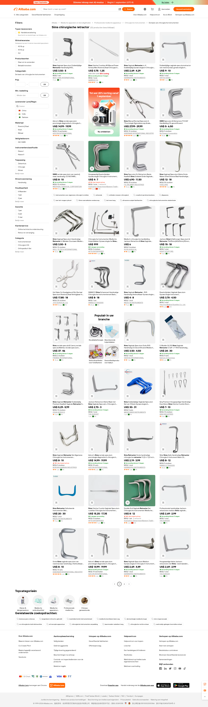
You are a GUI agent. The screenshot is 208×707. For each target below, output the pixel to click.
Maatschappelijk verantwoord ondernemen (30, 651)
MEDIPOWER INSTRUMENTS (135, 412)
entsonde (99, 195)
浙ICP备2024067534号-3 (165, 703)
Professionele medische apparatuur (107, 23)
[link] (205, 684)
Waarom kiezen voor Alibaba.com (31, 641)
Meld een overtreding (132, 666)
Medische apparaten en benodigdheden (76, 23)
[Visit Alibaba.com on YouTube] (179, 668)
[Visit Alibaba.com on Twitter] (170, 668)
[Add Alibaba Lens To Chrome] (57, 685)
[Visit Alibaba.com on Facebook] (160, 668)
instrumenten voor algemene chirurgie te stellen (72, 195)
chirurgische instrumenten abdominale (162, 200)
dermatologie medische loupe (137, 619)
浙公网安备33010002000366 (143, 703)
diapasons (165, 195)
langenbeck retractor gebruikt (52, 619)
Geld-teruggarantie (61, 646)
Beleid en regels (60, 666)
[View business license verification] (126, 703)
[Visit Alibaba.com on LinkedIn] (165, 668)
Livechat (127, 646)
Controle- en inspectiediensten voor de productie (68, 660)
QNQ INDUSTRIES (166, 414)
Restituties (128, 655)
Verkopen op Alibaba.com (168, 641)
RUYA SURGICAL (130, 249)
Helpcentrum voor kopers (133, 641)
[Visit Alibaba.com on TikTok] (184, 668)
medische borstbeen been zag (109, 619)
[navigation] (32, 303)
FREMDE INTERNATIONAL (62, 358)
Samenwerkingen (165, 659)
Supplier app (113, 685)
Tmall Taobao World (92, 696)
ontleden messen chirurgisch (119, 195)
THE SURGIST (93, 414)
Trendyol (129, 696)
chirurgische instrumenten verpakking (85, 624)
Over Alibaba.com (26, 636)
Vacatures (22, 657)
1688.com (79, 696)
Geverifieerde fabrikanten (98, 641)
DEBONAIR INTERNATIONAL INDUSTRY (139, 133)
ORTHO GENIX (165, 78)
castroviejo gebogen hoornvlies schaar (169, 624)
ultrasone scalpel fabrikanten (132, 200)
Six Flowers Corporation (168, 133)
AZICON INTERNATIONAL (62, 133)
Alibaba (54, 23)
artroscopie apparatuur (57, 624)
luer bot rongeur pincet (64, 200)
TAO (122, 696)
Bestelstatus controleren (168, 650)
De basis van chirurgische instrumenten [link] (164, 23)
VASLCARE (164, 185)
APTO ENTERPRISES (96, 251)
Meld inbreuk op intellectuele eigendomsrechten (135, 660)
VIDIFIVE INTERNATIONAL (134, 358)
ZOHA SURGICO (59, 412)
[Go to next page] (129, 584)
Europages (139, 696)
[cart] (153, 9)
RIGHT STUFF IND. (166, 251)
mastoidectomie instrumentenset (80, 619)
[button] (119, 9)
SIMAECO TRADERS (95, 303)
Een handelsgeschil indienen (134, 650)
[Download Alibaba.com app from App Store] (163, 685)
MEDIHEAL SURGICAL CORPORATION (67, 186)
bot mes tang (110, 200)
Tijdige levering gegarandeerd (65, 650)
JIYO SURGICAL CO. (60, 303)
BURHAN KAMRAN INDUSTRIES (65, 467)
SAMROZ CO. (93, 80)
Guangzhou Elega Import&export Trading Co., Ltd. (104, 186)
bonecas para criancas (27, 619)
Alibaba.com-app (147, 685)
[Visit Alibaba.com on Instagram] (175, 668)
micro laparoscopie (160, 619)
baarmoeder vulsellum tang (114, 624)
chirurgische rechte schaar (139, 624)
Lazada (104, 696)
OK (44, 84)
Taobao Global (114, 696)
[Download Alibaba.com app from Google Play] (181, 685)
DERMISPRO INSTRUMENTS (134, 78)
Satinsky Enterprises (167, 358)
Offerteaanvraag (95, 646)
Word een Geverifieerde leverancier (172, 655)
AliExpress (70, 696)
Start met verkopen (166, 646)
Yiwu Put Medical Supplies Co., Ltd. (172, 305)
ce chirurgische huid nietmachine (30, 624)
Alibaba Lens (24, 685)
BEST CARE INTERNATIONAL (64, 78)
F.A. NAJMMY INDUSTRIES (134, 185)
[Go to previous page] (114, 584)
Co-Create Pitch (25, 646)
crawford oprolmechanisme (145, 195)
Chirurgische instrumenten (135, 23)
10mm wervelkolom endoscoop (88, 200)
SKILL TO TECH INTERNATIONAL (65, 249)
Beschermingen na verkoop (64, 655)
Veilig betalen (59, 641)
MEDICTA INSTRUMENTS (133, 303)
